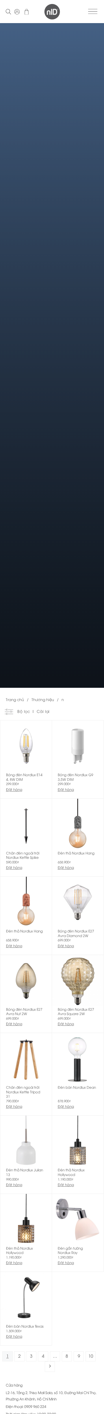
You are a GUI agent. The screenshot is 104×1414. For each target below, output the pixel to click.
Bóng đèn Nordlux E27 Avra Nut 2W (24, 1011)
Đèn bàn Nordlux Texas (25, 1326)
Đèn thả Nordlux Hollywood (71, 1172)
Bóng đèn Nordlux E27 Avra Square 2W (76, 1011)
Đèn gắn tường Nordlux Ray (70, 1250)
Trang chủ (15, 699)
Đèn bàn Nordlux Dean (77, 1087)
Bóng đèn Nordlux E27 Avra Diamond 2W (76, 933)
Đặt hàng (14, 789)
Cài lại (43, 711)
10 (90, 1356)
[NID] (52, 12)
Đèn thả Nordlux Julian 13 (24, 1172)
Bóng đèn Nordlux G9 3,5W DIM (75, 776)
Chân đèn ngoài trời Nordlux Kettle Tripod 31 (23, 1092)
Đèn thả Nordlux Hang (76, 853)
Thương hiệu (42, 699)
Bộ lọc (23, 711)
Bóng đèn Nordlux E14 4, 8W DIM (24, 776)
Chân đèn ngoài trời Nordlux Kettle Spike (22, 855)
